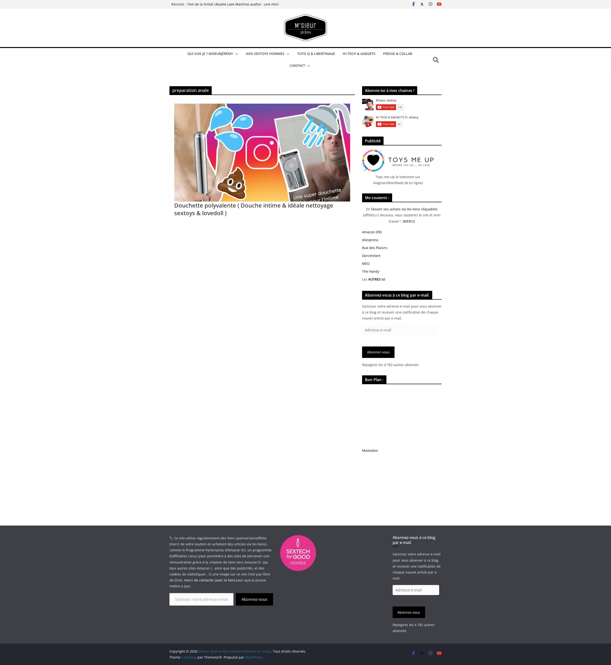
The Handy (370, 271)
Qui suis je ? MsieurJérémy (210, 53)
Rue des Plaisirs (374, 247)
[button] (235, 54)
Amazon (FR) (372, 232)
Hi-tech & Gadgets (359, 53)
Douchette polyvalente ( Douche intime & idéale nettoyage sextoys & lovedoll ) (253, 209)
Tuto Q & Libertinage (316, 53)
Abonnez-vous (378, 352)
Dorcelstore (371, 255)
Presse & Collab (397, 53)
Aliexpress (370, 240)
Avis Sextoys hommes (265, 53)
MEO (366, 263)
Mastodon (370, 450)
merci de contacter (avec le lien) (209, 580)
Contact (297, 65)
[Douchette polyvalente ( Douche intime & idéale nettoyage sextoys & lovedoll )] (262, 153)
